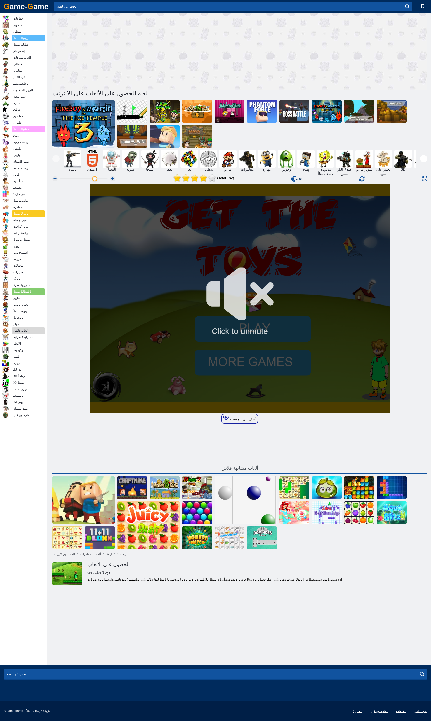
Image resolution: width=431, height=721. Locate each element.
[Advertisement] (146, 51)
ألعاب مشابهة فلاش (239, 468)
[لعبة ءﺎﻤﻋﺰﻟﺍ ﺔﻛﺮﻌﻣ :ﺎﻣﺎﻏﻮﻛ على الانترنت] (294, 111)
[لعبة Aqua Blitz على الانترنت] (392, 512)
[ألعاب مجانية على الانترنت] (26, 6)
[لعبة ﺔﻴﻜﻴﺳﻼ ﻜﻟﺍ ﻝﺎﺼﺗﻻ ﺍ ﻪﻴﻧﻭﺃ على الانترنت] (359, 512)
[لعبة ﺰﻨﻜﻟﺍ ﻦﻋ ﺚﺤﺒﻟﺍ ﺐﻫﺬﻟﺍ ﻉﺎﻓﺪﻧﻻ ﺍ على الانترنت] (359, 487)
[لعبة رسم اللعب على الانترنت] (132, 111)
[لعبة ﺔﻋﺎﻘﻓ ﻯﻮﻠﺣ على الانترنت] (294, 512)
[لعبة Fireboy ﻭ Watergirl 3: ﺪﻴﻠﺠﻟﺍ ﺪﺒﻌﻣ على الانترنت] (83, 124)
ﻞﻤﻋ (109, 554)
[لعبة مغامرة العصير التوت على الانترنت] (327, 487)
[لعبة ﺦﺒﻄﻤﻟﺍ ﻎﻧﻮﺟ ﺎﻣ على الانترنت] (229, 537)
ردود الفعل (420, 711)
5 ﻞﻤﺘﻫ (121, 554)
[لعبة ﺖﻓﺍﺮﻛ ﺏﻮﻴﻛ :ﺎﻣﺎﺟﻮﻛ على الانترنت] (392, 111)
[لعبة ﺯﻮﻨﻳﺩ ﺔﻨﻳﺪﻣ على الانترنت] (197, 487)
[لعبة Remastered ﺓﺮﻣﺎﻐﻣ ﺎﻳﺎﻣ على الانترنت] (197, 136)
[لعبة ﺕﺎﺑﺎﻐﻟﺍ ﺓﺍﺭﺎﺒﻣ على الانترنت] (197, 537)
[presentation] (56, 158)
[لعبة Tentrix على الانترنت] (392, 487)
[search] (407, 6)
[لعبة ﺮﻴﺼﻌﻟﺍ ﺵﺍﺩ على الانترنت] (148, 525)
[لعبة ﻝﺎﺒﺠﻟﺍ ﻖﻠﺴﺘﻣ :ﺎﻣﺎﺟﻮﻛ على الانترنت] (165, 136)
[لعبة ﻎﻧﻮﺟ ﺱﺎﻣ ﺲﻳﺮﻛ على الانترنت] (67, 537)
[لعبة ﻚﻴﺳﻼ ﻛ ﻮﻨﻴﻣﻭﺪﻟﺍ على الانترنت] (262, 537)
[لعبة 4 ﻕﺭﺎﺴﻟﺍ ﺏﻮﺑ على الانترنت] (165, 111)
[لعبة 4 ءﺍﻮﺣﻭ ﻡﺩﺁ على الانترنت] (197, 111)
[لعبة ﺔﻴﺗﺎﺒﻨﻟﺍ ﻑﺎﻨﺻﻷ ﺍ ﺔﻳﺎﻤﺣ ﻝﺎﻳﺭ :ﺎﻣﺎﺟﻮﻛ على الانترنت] (83, 500)
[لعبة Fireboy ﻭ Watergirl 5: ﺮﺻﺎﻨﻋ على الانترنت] (327, 111)
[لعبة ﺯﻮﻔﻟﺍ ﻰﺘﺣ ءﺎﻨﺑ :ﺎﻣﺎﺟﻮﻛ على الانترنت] (132, 136)
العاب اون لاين (66, 554)
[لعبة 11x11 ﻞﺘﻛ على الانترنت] (100, 537)
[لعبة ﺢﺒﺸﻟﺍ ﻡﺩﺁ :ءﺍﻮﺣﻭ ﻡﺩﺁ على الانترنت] (229, 111)
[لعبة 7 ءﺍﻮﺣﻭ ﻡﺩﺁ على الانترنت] (165, 487)
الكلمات (401, 711)
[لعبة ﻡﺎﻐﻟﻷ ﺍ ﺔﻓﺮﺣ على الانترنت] (132, 487)
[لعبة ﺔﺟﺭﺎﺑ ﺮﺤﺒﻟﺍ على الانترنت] (327, 512)
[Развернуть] (424, 178)
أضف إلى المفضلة (242, 419)
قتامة (299, 179)
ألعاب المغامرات (90, 554)
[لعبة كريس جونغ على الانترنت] (294, 487)
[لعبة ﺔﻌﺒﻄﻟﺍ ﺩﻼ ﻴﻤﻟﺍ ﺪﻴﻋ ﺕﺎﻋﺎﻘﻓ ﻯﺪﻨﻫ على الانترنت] (197, 512)
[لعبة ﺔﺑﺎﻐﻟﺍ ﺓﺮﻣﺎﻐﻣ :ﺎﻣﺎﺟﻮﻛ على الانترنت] (359, 111)
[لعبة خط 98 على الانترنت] (246, 500)
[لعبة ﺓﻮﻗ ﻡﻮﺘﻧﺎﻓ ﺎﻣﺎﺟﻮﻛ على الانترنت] (262, 111)
